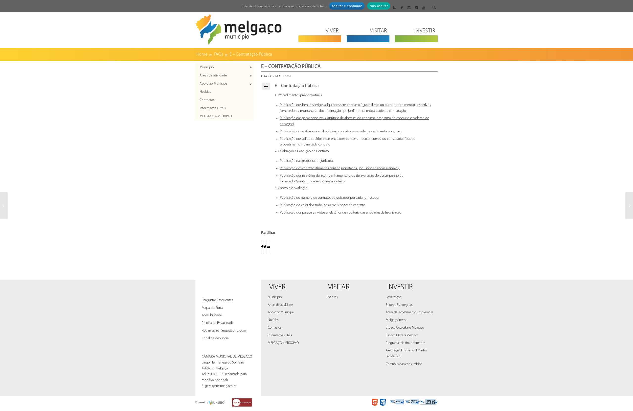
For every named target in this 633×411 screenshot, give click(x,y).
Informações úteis (213, 108)
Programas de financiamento (405, 343)
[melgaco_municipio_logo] (238, 28)
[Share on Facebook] (262, 247)
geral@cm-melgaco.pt (220, 386)
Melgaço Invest (396, 320)
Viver (277, 287)
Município (207, 67)
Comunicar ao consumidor (404, 364)
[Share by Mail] (268, 247)
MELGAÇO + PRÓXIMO (216, 116)
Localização (393, 297)
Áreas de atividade (213, 75)
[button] (349, 86)
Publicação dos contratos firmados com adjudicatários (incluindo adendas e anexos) (340, 168)
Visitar (338, 287)
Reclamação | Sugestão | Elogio (224, 331)
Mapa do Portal (213, 308)
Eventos (332, 297)
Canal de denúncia (215, 338)
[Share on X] (265, 247)
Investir (400, 287)
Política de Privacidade (218, 323)
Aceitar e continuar (347, 6)
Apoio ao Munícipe (213, 84)
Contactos (207, 100)
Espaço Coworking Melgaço (405, 328)
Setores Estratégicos (399, 305)
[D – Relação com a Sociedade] (4, 205)
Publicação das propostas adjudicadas (307, 161)
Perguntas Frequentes (217, 300)
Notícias (205, 92)
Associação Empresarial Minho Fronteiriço (406, 353)
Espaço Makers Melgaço (402, 335)
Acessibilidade (212, 315)
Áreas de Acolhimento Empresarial (409, 312)
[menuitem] (319, 28)
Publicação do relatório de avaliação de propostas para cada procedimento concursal (340, 131)
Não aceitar (379, 6)
